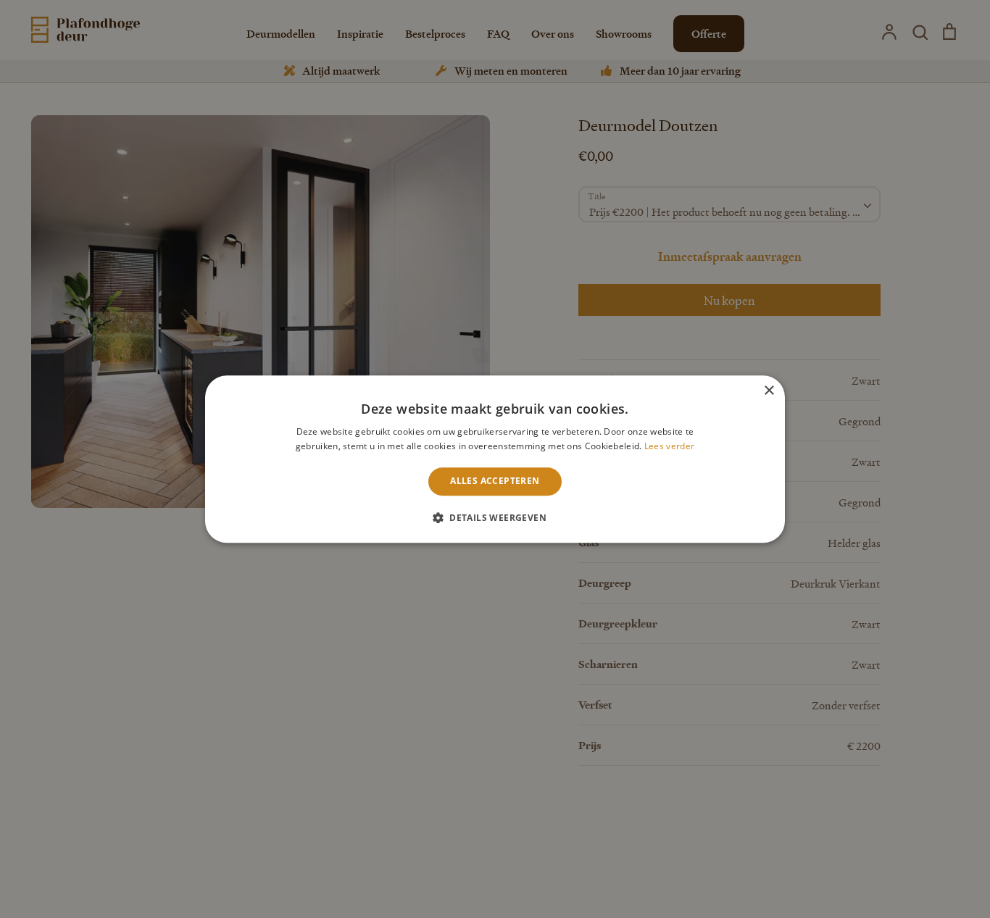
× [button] (768, 390)
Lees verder (669, 446)
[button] (495, 517)
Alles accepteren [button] (494, 481)
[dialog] (495, 459)
